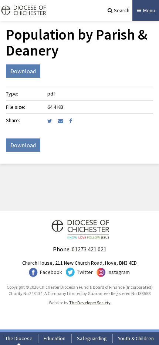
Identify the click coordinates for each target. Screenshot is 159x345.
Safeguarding (92, 338)
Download (23, 71)
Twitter (85, 272)
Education (54, 338)
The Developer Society (90, 302)
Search (121, 10)
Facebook (51, 272)
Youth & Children (136, 338)
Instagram (119, 272)
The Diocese (19, 338)
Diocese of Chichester (23, 10)
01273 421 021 (89, 249)
